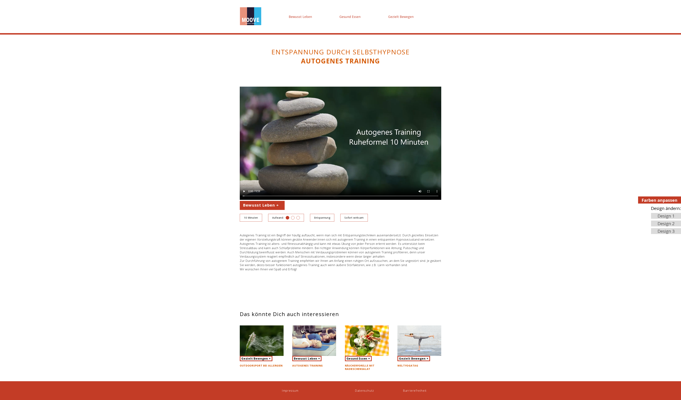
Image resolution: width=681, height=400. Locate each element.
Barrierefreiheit (415, 391)
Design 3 (666, 231)
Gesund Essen (350, 17)
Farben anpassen (659, 200)
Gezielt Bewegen (401, 17)
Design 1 (666, 216)
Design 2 (666, 223)
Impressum (290, 391)
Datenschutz (364, 391)
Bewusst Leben (300, 17)
